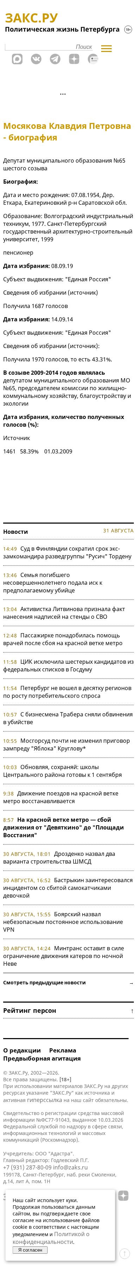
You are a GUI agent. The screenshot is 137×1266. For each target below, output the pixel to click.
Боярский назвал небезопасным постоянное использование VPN (63, 921)
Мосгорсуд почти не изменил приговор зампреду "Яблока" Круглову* (66, 744)
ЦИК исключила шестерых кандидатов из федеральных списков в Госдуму (68, 665)
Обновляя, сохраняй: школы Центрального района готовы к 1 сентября (62, 771)
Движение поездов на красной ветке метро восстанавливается (60, 797)
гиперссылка (44, 1100)
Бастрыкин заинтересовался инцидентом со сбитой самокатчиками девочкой (68, 887)
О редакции (22, 1050)
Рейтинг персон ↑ (68, 1010)
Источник (16, 438)
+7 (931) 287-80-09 (27, 1167)
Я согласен (30, 1250)
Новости (15, 532)
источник (83, 292)
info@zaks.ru (70, 1167)
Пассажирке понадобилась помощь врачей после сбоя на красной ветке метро (63, 639)
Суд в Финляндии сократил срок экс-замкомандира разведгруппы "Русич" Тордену (67, 552)
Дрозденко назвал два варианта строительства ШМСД (59, 857)
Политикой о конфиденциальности (51, 1238)
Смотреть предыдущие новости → (68, 982)
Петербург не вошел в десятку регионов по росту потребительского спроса (67, 692)
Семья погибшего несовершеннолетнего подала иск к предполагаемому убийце (52, 582)
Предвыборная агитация (42, 1058)
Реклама (62, 1050)
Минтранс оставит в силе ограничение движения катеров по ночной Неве (63, 955)
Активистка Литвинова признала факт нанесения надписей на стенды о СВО (64, 613)
